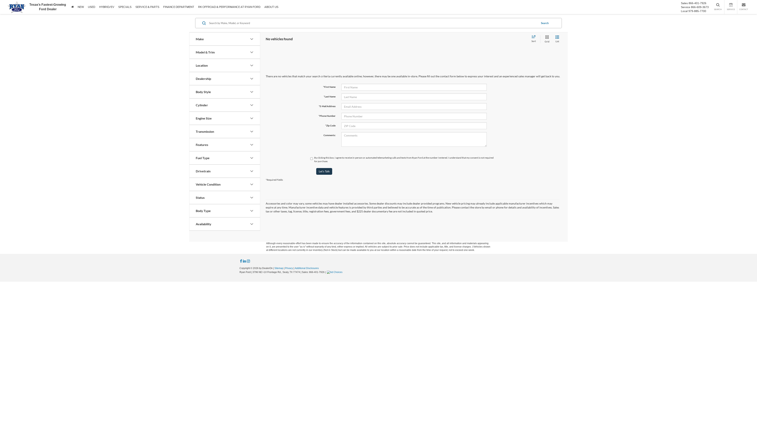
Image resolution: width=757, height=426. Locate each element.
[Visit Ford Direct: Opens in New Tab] (335, 272)
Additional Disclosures (307, 268)
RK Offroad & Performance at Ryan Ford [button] (229, 7)
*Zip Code (330, 125)
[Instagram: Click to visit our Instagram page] (248, 261)
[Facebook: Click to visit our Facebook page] (241, 261)
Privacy (289, 268)
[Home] (72, 7)
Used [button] (91, 7)
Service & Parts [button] (147, 7)
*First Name (329, 86)
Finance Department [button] (178, 7)
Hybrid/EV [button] (106, 7)
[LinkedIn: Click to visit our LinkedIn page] (244, 261)
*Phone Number (327, 115)
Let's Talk (324, 171)
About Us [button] (271, 7)
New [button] (81, 7)
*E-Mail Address (327, 106)
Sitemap (278, 268)
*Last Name (330, 96)
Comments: (329, 135)
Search (545, 23)
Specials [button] (124, 7)
